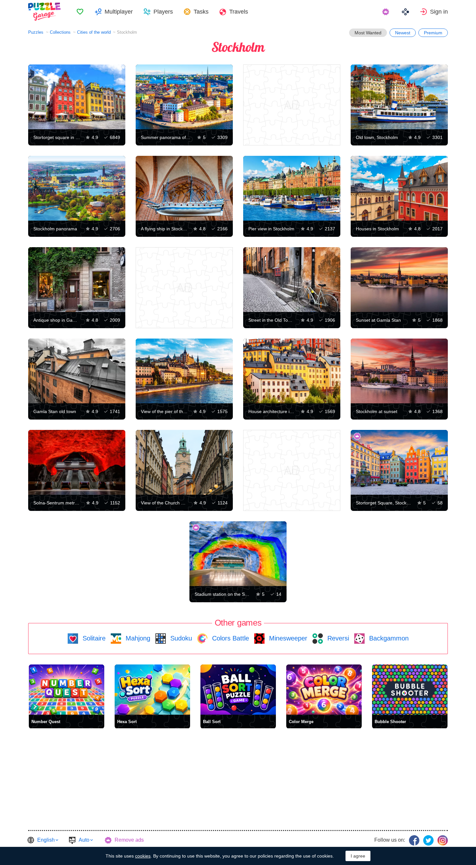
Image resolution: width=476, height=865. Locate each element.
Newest (402, 32)
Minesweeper (287, 638)
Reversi (337, 638)
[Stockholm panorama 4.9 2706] (76, 188)
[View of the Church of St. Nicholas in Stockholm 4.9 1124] (184, 462)
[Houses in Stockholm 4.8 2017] (399, 188)
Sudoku (180, 638)
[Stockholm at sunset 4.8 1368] (399, 371)
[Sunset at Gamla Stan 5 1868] (399, 279)
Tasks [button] (201, 11)
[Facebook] (414, 840)
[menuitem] (80, 11)
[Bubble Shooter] (410, 689)
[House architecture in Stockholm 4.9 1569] (291, 371)
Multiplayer (119, 11)
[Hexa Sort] (152, 689)
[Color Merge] (324, 689)
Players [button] (163, 11)
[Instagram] (442, 840)
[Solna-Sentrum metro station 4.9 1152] (76, 462)
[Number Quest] (66, 689)
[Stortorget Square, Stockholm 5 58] (399, 462)
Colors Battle (229, 638)
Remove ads (129, 840)
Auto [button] (84, 840)
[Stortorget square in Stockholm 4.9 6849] (76, 96)
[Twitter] (428, 840)
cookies (143, 856)
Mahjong (137, 638)
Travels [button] (238, 11)
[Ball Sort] (238, 689)
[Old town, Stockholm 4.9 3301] (399, 96)
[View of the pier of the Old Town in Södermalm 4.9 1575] (184, 371)
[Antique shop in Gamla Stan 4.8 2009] (76, 279)
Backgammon (388, 638)
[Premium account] (386, 11)
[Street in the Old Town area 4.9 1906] (291, 279)
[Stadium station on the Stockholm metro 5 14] (238, 553)
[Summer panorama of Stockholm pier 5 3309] (184, 96)
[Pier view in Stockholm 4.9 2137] (291, 188)
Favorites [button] (80, 11)
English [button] (46, 840)
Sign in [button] (439, 11)
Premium (433, 32)
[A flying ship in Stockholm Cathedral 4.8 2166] (184, 188)
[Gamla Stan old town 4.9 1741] (76, 371)
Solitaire (93, 638)
